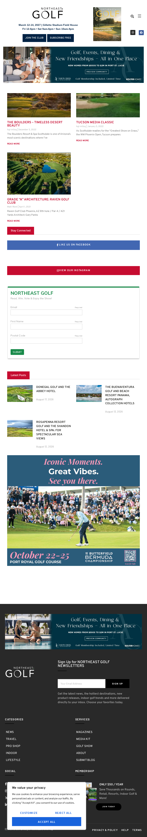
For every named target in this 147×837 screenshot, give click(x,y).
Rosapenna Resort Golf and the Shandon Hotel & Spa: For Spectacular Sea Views (53, 430)
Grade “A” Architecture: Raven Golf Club (38, 201)
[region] (46, 806)
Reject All (63, 813)
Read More (13, 143)
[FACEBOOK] (141, 32)
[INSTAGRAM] (132, 32)
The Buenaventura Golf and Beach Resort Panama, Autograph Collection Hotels (119, 395)
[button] (132, 16)
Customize (28, 813)
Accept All (47, 822)
